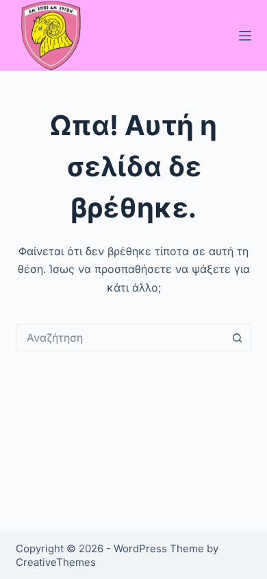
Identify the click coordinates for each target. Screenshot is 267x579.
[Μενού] (245, 35)
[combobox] (120, 337)
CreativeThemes (56, 562)
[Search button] (238, 337)
